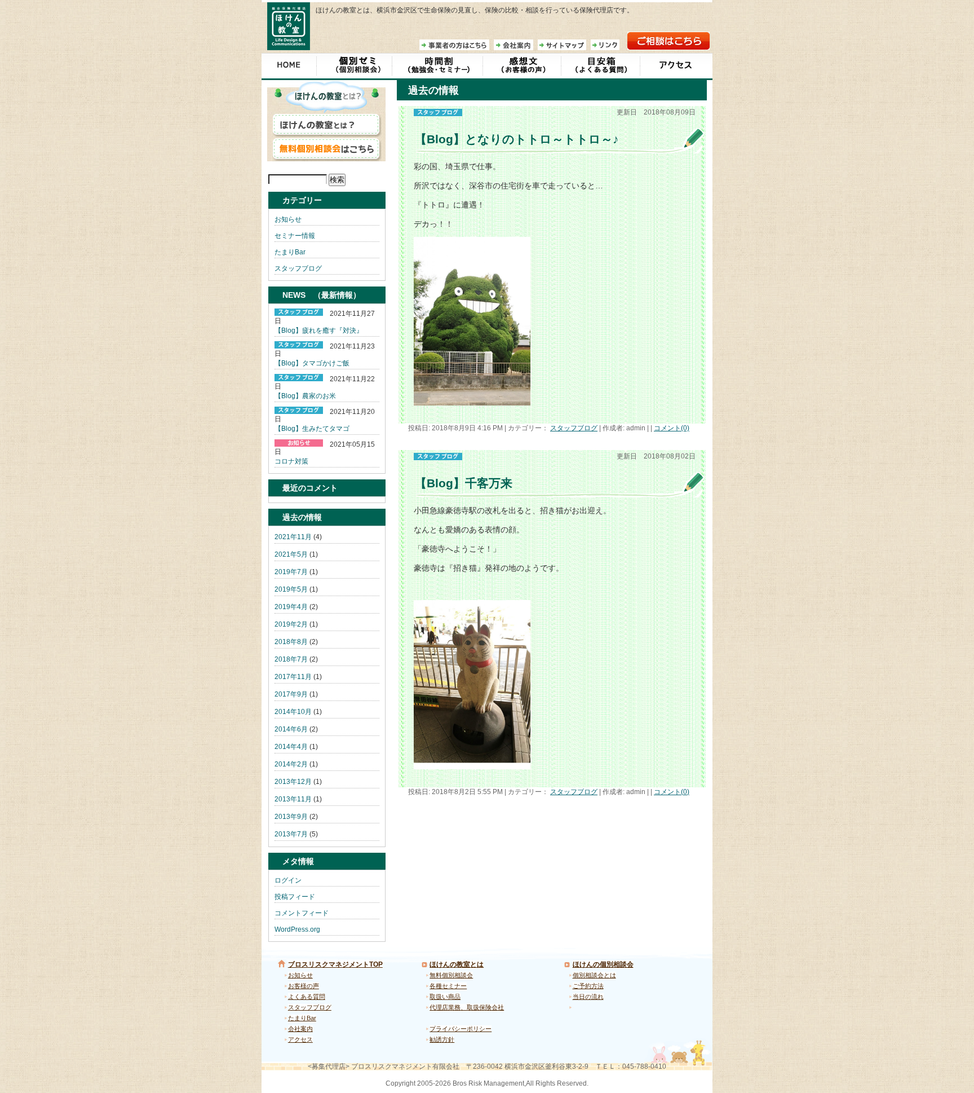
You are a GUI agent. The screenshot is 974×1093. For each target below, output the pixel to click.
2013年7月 (291, 834)
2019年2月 (291, 624)
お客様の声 (303, 985)
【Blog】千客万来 (463, 483)
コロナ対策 (291, 461)
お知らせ (288, 219)
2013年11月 (293, 799)
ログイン (288, 880)
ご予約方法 (588, 985)
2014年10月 (293, 712)
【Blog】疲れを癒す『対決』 (319, 330)
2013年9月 (291, 817)
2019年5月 (291, 589)
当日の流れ (588, 996)
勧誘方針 (442, 1039)
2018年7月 (291, 659)
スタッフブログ (573, 428)
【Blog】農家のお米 (305, 396)
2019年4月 (291, 607)
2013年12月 (293, 782)
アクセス (300, 1039)
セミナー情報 (295, 236)
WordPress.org (297, 929)
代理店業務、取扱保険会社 (467, 1007)
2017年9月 (291, 694)
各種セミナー (448, 985)
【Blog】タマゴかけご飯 (312, 363)
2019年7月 (291, 572)
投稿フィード (295, 897)
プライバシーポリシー (461, 1028)
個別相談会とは (594, 975)
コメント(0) (671, 428)
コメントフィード (302, 913)
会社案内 (300, 1028)
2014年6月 (291, 729)
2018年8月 (291, 642)
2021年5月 (291, 554)
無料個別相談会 (451, 975)
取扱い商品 (445, 996)
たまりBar (290, 252)
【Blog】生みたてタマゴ (312, 429)
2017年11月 (293, 677)
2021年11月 (293, 537)
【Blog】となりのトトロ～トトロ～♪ (517, 139)
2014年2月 (291, 764)
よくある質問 (306, 996)
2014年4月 (291, 747)
